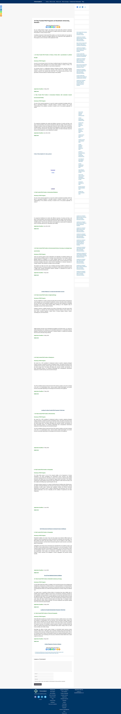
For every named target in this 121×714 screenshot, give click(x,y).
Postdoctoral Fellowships (75, 1)
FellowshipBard (38, 1)
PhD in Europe (65, 1)
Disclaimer (53, 702)
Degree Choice (52, 696)
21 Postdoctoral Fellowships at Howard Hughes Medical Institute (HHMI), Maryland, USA (49, 652)
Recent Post (64, 713)
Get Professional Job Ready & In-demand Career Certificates (53, 528)
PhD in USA (52, 1)
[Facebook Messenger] (54, 27)
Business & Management (64, 709)
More (64, 711)
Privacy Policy (52, 700)
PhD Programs (64, 691)
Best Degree (52, 691)
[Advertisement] (53, 11)
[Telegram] (85, 7)
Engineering (64, 696)
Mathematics (64, 705)
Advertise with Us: (79, 689)
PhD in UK (58, 1)
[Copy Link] (57, 27)
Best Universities (52, 695)
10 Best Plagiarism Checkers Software (53, 644)
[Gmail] (56, 27)
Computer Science (64, 695)
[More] (59, 27)
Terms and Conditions (52, 704)
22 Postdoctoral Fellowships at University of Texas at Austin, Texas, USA (46, 653)
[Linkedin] (50, 27)
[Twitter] (48, 27)
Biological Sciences (64, 698)
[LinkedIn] (82, 7)
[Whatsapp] (52, 27)
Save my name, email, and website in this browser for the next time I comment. (50, 681)
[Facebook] (46, 27)
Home (47, 1)
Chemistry (64, 700)
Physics (64, 702)
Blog (83, 1)
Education (64, 707)
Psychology (64, 704)
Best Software (52, 693)
